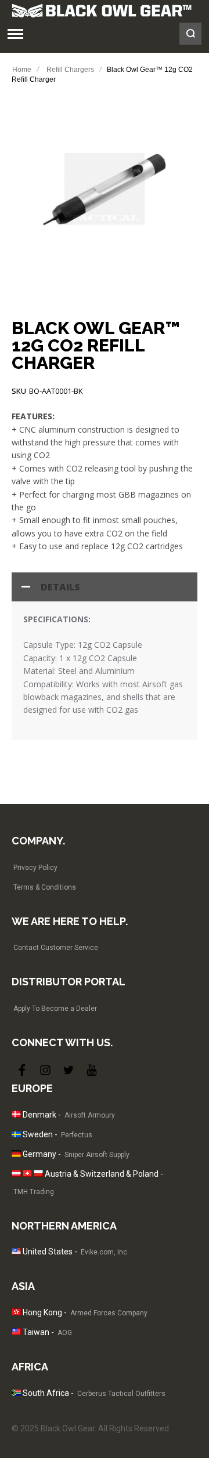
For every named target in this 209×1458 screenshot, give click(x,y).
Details (60, 587)
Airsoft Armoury (89, 1115)
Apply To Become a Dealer (55, 1008)
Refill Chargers (70, 70)
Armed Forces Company (108, 1313)
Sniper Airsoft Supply (96, 1155)
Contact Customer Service (55, 948)
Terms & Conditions (44, 887)
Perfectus (76, 1135)
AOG (64, 1333)
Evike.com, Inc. (105, 1252)
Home (21, 70)
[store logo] (101, 10)
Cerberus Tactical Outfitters (121, 1394)
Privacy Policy (35, 868)
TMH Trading (33, 1192)
